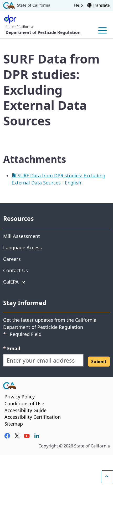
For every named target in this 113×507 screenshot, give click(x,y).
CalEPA (29, 281)
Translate (101, 5)
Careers (12, 259)
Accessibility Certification (32, 417)
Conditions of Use (24, 403)
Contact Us (15, 270)
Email (11, 348)
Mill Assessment (21, 236)
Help (78, 5)
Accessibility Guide (25, 410)
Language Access (22, 247)
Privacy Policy (19, 396)
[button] (99, 362)
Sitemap (13, 424)
